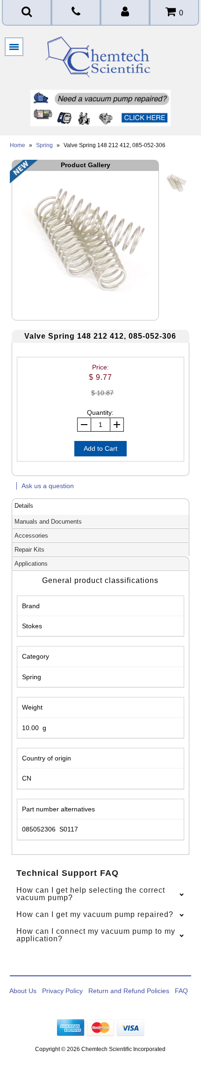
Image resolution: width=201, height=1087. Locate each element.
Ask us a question (48, 486)
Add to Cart (100, 448)
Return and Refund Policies (128, 991)
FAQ (181, 991)
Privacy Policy (62, 991)
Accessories (31, 535)
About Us (22, 991)
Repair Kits (29, 549)
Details (23, 505)
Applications (31, 563)
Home (17, 145)
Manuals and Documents (48, 521)
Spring (44, 145)
